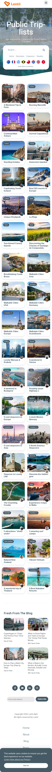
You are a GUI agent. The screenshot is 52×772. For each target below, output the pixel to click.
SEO (29, 643)
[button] (26, 67)
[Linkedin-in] (29, 688)
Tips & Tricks (8, 641)
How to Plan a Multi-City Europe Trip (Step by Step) (14, 665)
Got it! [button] (26, 765)
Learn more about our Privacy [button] (17, 759)
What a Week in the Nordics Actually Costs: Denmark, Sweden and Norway (37, 666)
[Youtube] (22, 688)
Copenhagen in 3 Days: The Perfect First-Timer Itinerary (13, 635)
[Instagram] (37, 688)
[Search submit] (44, 50)
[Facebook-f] (15, 688)
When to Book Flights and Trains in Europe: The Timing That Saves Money (37, 636)
